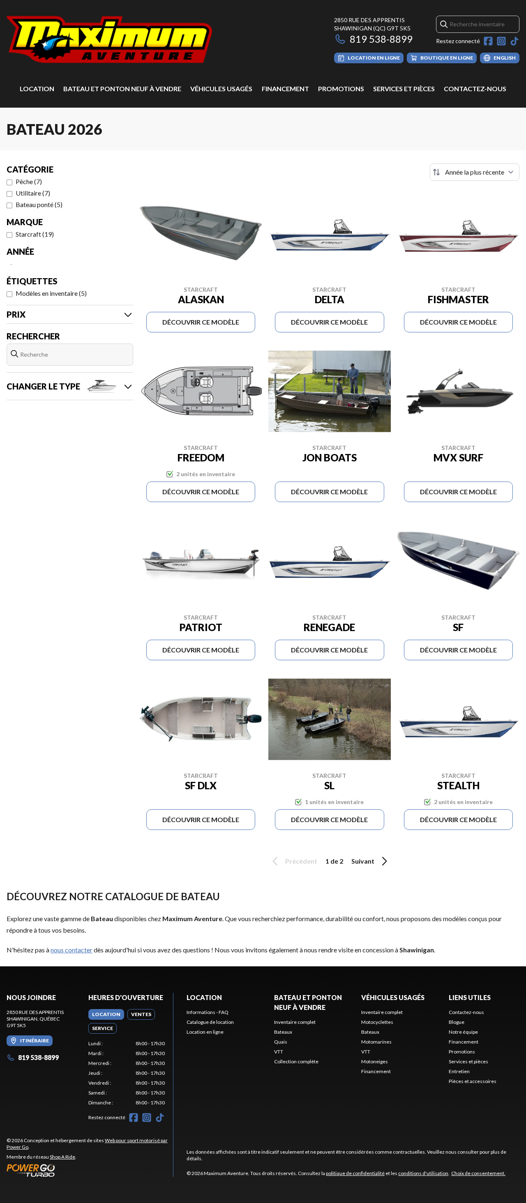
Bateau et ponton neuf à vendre (122, 88)
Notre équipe (463, 1032)
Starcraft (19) (35, 234)
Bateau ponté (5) (39, 204)
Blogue (456, 1022)
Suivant (362, 861)
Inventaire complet (295, 1022)
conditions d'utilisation (423, 1173)
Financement (285, 88)
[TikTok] (514, 41)
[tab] (106, 1014)
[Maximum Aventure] (109, 39)
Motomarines (376, 1042)
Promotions (341, 88)
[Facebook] (488, 41)
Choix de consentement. (478, 1173)
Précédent (301, 861)
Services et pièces (404, 88)
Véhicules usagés (221, 88)
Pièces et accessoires (472, 1081)
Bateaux (283, 1032)
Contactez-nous (475, 88)
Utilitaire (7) (33, 193)
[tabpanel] (126, 1073)
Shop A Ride (62, 1157)
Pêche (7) (29, 181)
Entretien (459, 1071)
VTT (278, 1052)
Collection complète (296, 1061)
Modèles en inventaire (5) (51, 293)
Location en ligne (205, 1032)
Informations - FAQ (207, 1012)
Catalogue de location (210, 1022)
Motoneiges (374, 1061)
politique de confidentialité (355, 1173)
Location (37, 88)
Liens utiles (470, 997)
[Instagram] (501, 41)
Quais (280, 1042)
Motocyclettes (377, 1022)
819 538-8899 (381, 39)
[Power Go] (90, 1170)
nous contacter (71, 950)
